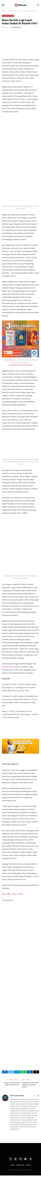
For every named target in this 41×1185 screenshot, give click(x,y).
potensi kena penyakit (11, 667)
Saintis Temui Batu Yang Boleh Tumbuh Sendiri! (11, 1084)
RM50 (20, 894)
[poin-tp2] (20, 753)
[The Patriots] (21, 5)
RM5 (9, 894)
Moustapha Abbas (16, 27)
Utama (12, 1165)
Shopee (28, 1165)
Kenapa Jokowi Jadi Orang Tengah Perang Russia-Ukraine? (30, 1085)
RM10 (14, 894)
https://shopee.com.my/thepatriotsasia (20, 365)
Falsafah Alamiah (8, 15)
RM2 (3, 894)
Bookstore (20, 1165)
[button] (3, 5)
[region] (20, 145)
